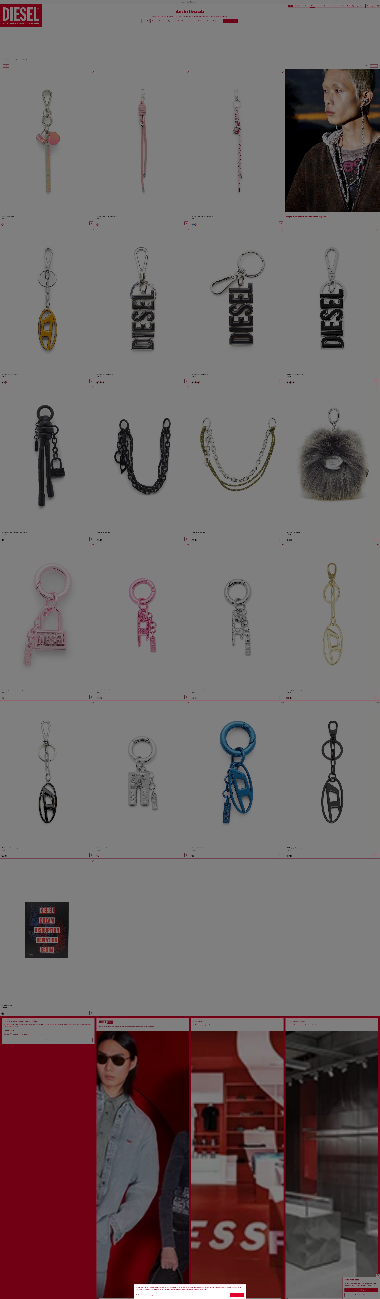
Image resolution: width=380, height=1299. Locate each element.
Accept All (237, 1295)
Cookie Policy (203, 1289)
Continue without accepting (144, 1295)
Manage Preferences (173, 1289)
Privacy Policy (191, 1289)
